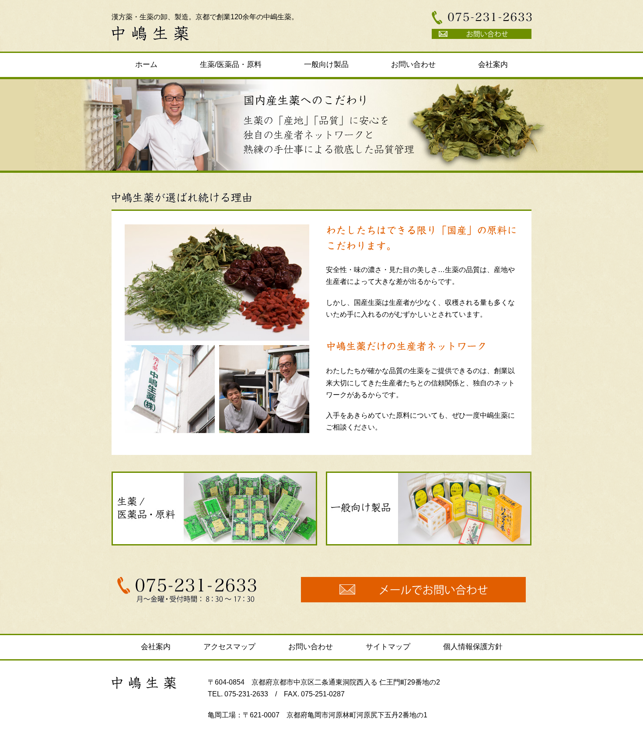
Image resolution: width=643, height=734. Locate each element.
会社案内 (493, 64)
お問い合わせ (413, 64)
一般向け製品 (326, 64)
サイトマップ (388, 647)
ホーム (146, 64)
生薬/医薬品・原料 (231, 64)
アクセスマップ (229, 647)
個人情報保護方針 (473, 647)
